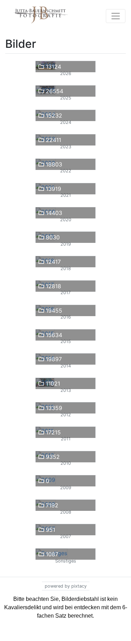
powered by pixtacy (66, 586)
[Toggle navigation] (115, 16)
